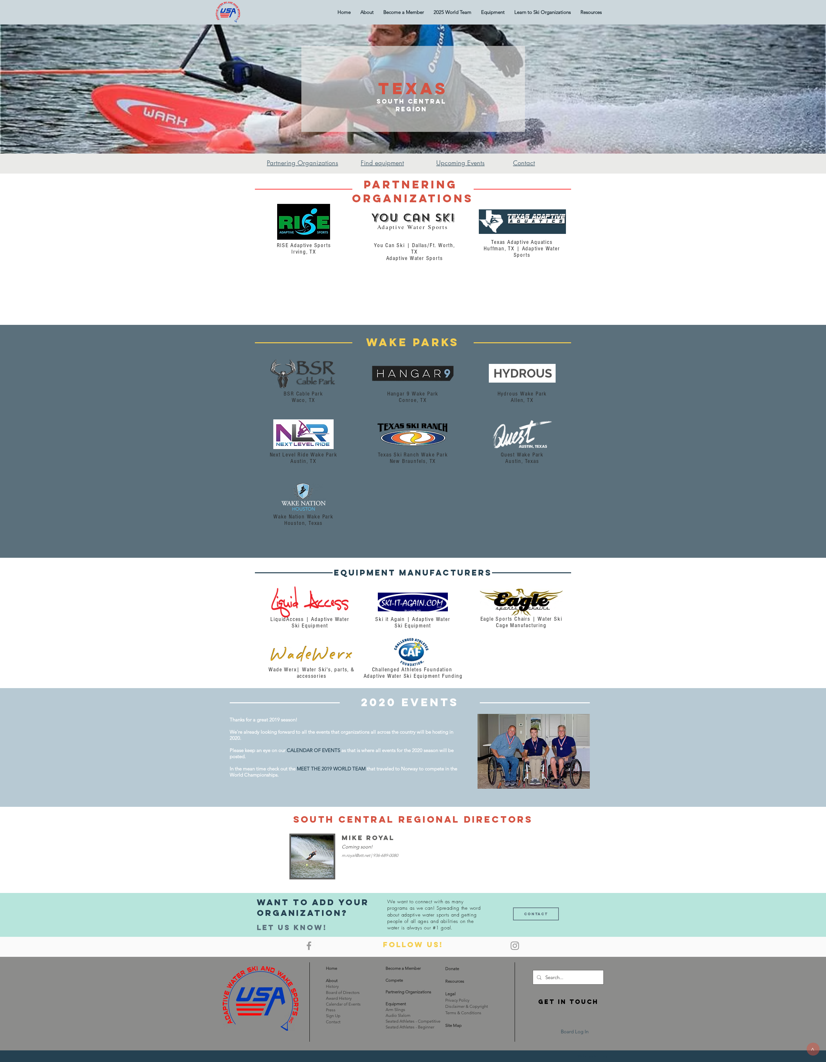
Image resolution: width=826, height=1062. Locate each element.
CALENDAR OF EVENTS (313, 750)
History (332, 986)
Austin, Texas (522, 461)
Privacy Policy (457, 1000)
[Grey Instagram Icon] (514, 945)
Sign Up (333, 1015)
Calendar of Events (343, 1004)
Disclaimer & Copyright (466, 1006)
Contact (333, 1021)
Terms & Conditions (463, 1012)
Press (331, 1009)
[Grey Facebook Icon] (309, 945)
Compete (394, 980)
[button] (492, 12)
